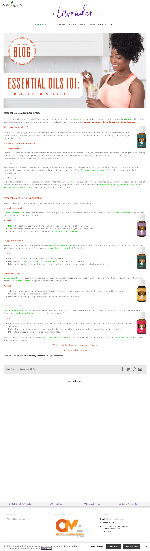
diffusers (114, 155)
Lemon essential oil (13, 278)
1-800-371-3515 (121, 523)
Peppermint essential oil (60, 245)
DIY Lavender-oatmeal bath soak (65, 231)
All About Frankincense (28, 313)
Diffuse (11, 226)
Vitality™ (71, 182)
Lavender (76, 119)
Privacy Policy (47, 548)
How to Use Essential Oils (53, 337)
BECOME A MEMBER (129, 504)
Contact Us (56, 504)
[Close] (146, 546)
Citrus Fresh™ (34, 261)
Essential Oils (43, 356)
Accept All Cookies (131, 546)
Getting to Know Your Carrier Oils (96, 170)
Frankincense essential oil (16, 310)
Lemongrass (50, 261)
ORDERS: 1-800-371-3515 (19, 504)
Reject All (113, 546)
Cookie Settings (97, 546)
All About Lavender (121, 213)
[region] (75, 547)
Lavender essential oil (14, 213)
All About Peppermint (61, 248)
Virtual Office (92, 504)
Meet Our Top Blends (126, 337)
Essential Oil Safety (27, 356)
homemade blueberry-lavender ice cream (118, 185)
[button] (111, 24)
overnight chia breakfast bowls (18, 187)
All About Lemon (23, 281)
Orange (23, 261)
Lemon (128, 119)
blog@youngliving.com (116, 519)
